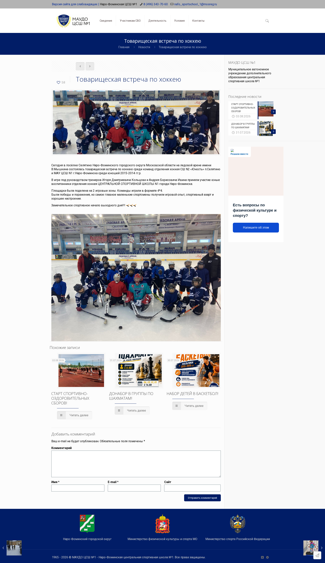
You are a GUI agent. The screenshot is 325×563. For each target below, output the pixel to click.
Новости (144, 47)
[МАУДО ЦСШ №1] (73, 17)
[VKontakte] (262, 557)
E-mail (113, 482)
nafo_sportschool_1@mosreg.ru (195, 4)
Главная (123, 47)
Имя (55, 482)
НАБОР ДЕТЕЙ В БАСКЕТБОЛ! (192, 393)
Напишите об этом (256, 227)
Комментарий (61, 448)
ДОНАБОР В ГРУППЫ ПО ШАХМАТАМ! (131, 396)
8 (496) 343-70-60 (156, 4)
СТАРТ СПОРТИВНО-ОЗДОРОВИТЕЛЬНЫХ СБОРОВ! (70, 398)
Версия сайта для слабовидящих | (75, 4)
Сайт (167, 482)
